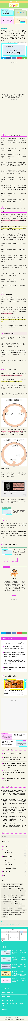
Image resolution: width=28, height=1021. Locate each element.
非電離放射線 (19, 914)
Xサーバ (12, 886)
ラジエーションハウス (6, 561)
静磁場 (12, 914)
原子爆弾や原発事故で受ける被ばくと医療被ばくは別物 (14, 668)
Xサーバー (15, 860)
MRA (8, 884)
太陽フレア (12, 908)
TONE (20, 884)
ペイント (5, 897)
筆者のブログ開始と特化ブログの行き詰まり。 (13, 1004)
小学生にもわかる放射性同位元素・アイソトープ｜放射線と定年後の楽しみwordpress (15, 819)
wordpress (5, 886)
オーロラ (21, 888)
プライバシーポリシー (8, 1000)
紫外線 (24, 910)
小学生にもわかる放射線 (14, 868)
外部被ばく (5, 908)
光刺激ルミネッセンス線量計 (8, 903)
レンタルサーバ (17, 899)
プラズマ (15, 895)
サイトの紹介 (6, 996)
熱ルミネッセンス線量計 (7, 910)
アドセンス (5, 888)
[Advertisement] (14, 77)
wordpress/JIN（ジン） (15, 859)
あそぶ (14, 846)
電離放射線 (5, 914)
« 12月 (3, 941)
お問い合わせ (8, 1017)
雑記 (14, 875)
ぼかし (18, 886)
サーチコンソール (15, 890)
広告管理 (20, 908)
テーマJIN (23, 890)
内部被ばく (18, 903)
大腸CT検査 (15, 561)
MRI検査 (14, 884)
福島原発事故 (17, 910)
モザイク (11, 897)
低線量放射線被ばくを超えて (8, 901)
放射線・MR (4, 28)
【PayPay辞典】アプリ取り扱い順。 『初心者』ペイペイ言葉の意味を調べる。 (14, 647)
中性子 (24, 899)
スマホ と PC (14, 850)
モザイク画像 (19, 897)
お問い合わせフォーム (8, 992)
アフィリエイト (15, 862)
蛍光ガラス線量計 (6, 912)
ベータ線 (22, 895)
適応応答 (23, 912)
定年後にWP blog (14, 856)
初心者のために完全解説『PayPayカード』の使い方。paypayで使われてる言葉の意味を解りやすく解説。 (14, 654)
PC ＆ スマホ (15, 852)
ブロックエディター (7, 895)
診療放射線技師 (15, 912)
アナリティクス (13, 888)
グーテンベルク (15, 864)
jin (4, 884)
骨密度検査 (5, 916)
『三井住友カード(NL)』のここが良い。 (15, 643)
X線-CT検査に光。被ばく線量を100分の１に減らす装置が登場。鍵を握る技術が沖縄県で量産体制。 (15, 662)
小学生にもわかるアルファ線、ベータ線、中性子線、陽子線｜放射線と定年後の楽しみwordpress (15, 802)
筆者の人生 (6, 1009)
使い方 (17, 901)
